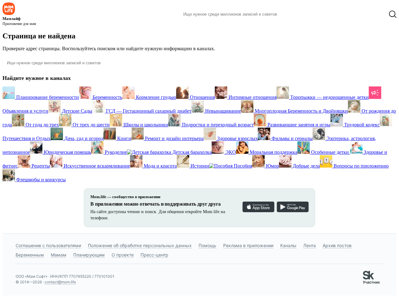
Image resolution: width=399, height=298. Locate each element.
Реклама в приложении (248, 245)
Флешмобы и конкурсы (40, 179)
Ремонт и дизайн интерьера (174, 138)
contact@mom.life (60, 282)
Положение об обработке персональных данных (140, 245)
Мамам (58, 254)
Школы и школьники (145, 124)
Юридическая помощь (66, 152)
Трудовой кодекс (361, 124)
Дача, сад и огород (83, 138)
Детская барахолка (191, 152)
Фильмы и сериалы (291, 138)
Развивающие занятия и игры (298, 124)
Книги (123, 138)
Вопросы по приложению (360, 166)
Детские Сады (76, 111)
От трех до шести (90, 124)
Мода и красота (159, 166)
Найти (291, 14)
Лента (309, 245)
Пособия (242, 166)
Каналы (288, 245)
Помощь (207, 245)
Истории (199, 166)
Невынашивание (222, 111)
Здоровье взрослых (237, 138)
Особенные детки (330, 152)
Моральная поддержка (272, 152)
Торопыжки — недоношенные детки (329, 97)
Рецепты (40, 166)
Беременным (30, 254)
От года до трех (41, 124)
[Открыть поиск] (393, 14)
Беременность (106, 97)
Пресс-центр (154, 254)
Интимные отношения (251, 97)
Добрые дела (305, 166)
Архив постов (337, 245)
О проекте (123, 254)
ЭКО (230, 152)
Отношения (202, 97)
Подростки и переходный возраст (217, 124)
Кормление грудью (155, 97)
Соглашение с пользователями (48, 245)
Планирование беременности (47, 97)
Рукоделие (115, 152)
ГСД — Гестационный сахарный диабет (148, 111)
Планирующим (89, 254)
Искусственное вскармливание (96, 166)
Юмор (272, 166)
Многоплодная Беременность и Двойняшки (300, 111)
